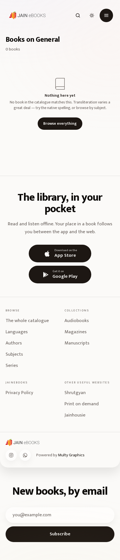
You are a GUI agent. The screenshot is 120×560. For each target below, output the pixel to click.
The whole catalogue (27, 321)
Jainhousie (74, 415)
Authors (14, 343)
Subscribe (60, 534)
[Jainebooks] (26, 15)
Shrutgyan (75, 393)
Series (12, 365)
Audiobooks (76, 321)
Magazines (75, 332)
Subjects (14, 354)
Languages (17, 332)
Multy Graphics (71, 455)
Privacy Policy (19, 393)
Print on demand (81, 404)
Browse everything (60, 123)
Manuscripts (76, 343)
